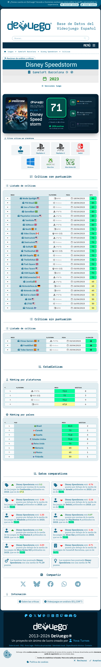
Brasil (39, 426)
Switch (80, 153)
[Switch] (80, 147)
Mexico (39, 452)
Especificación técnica (75, 645)
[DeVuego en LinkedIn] (57, 616)
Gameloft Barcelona (48, 72)
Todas (21, 153)
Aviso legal (29, 645)
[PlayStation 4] (40, 147)
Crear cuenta (89, 5)
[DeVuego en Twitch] (61, 616)
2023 (53, 78)
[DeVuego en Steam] (75, 616)
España (39, 435)
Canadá (39, 430)
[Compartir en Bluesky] (36, 584)
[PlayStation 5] (60, 147)
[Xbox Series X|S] (70, 162)
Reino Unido (39, 443)
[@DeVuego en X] (35, 616)
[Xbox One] (50, 162)
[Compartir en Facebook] (50, 584)
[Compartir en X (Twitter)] (23, 584)
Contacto (88, 645)
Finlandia (39, 456)
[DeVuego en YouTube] (66, 616)
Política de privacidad (43, 645)
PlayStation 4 (40, 153)
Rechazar (81, 660)
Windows (30, 167)
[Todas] (20, 151)
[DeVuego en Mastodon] (44, 616)
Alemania (39, 448)
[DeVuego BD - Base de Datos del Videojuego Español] (51, 25)
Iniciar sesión (70, 5)
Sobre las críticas (30, 601)
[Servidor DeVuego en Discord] (70, 616)
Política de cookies (38, 661)
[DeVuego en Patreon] (26, 616)
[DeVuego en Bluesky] (39, 616)
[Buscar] (85, 38)
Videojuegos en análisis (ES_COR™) (64, 601)
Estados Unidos (39, 439)
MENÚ (88, 45)
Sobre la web (14, 645)
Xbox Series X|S (70, 167)
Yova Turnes (80, 640)
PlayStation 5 (60, 153)
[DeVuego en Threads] (53, 616)
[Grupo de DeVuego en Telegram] (30, 616)
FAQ (22, 645)
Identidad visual (58, 645)
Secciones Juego (52, 86)
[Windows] (30, 162)
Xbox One (50, 167)
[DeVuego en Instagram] (48, 616)
